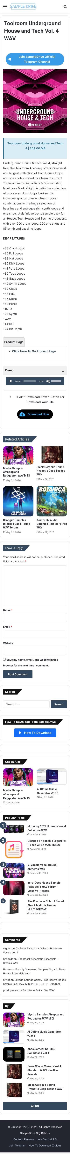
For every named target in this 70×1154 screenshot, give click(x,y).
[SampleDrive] (23, 6)
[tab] (14, 342)
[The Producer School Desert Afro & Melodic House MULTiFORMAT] (13, 906)
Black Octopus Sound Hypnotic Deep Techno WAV (51, 470)
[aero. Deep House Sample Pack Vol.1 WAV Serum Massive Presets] (13, 888)
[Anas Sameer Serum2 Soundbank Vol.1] (13, 1054)
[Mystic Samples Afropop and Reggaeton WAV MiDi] (18, 455)
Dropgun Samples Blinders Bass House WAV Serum (16, 524)
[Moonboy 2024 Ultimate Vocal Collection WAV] (13, 828)
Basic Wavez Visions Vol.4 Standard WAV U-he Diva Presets (44, 1070)
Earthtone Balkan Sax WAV (39, 990)
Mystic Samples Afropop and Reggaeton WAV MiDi (16, 472)
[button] (35, 414)
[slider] (56, 380)
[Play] (11, 381)
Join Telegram (17, 1145)
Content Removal (23, 1139)
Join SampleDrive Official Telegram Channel (37, 59)
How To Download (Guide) (45, 1145)
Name (7, 610)
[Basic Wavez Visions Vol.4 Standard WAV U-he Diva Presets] (13, 1071)
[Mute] (48, 381)
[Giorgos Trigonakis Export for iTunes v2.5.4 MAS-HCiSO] (13, 849)
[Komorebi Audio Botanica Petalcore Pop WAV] (52, 501)
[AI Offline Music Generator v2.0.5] (52, 776)
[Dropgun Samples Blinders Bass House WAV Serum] (18, 501)
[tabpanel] (35, 351)
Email (7, 626)
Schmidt (8, 958)
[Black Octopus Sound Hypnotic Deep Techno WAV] (52, 454)
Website (8, 643)
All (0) (35, 1106)
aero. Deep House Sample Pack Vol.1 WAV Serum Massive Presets (43, 886)
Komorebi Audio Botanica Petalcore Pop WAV (52, 524)
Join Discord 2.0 (47, 1139)
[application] (35, 381)
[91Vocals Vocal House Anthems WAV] (13, 870)
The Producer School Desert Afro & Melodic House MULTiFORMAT (45, 905)
